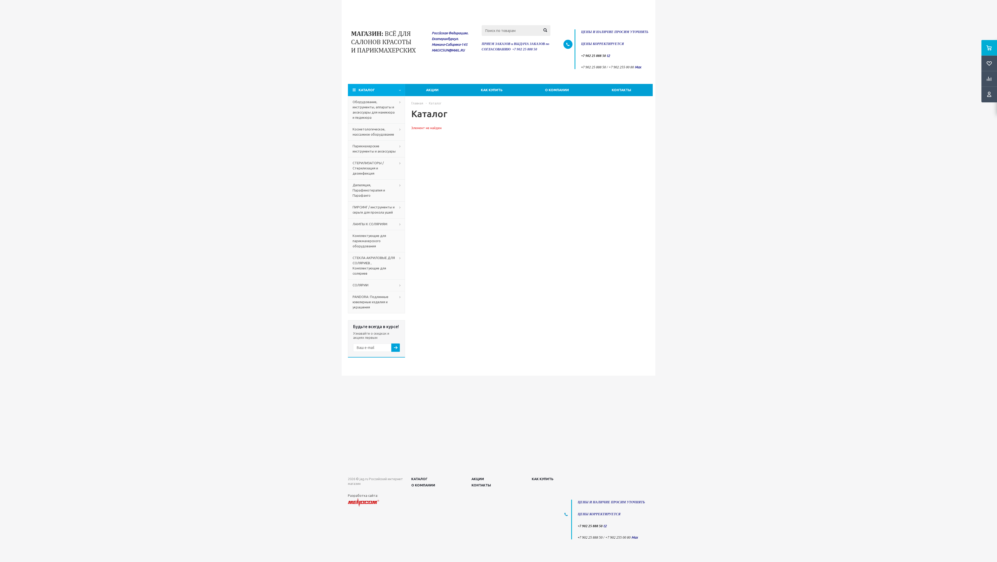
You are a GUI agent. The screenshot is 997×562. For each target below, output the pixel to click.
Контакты (621, 90)
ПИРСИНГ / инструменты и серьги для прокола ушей (374, 209)
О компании (557, 90)
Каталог (367, 90)
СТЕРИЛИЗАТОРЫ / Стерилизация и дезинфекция (368, 168)
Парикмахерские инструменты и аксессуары (374, 148)
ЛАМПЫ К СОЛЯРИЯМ (370, 224)
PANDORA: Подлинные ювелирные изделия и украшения (370, 302)
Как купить (492, 90)
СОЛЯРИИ (360, 285)
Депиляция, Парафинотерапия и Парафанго (369, 190)
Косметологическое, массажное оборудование (373, 131)
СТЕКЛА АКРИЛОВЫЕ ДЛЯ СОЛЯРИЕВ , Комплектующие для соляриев (374, 265)
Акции (432, 90)
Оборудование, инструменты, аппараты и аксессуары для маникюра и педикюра (374, 109)
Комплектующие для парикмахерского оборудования (369, 241)
